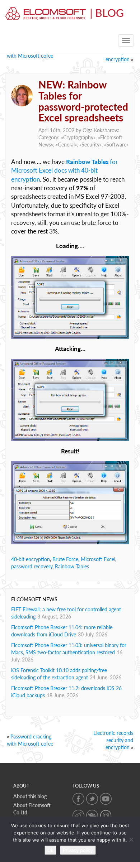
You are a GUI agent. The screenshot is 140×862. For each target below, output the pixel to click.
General (66, 144)
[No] (131, 839)
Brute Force (65, 559)
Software (116, 144)
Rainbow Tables (72, 566)
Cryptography (78, 137)
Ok (50, 850)
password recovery (31, 566)
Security (90, 144)
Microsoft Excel (98, 559)
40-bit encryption (30, 559)
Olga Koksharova (101, 130)
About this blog (30, 796)
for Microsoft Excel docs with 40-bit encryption (64, 170)
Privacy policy (78, 850)
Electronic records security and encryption (113, 740)
